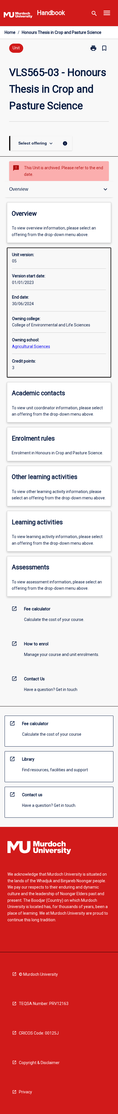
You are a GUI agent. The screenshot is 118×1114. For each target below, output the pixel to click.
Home (10, 32)
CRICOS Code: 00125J (39, 1033)
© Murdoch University (38, 974)
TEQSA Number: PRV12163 (43, 1003)
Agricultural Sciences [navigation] (31, 346)
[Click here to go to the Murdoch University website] (18, 16)
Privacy (25, 1092)
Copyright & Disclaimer (39, 1062)
